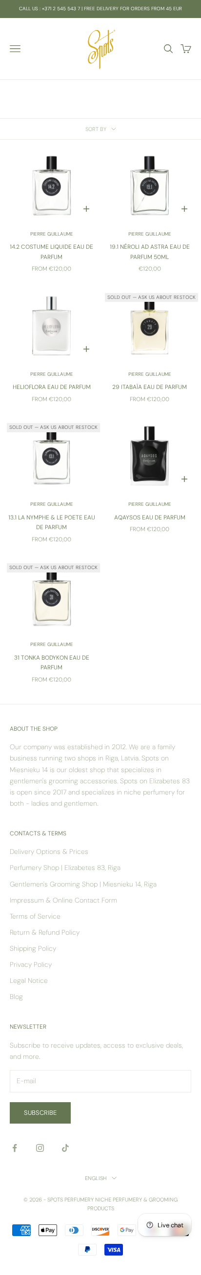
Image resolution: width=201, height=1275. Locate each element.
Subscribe (40, 1113)
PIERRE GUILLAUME (51, 234)
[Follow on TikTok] (65, 1148)
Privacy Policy (31, 964)
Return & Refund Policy (45, 932)
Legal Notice (29, 980)
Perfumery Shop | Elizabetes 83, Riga (65, 867)
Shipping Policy (33, 948)
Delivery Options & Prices (49, 851)
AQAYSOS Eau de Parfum (149, 517)
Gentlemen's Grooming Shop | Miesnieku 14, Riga (83, 884)
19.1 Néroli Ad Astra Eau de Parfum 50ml (150, 251)
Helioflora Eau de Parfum (52, 387)
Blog (16, 996)
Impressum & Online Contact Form (63, 900)
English (96, 1178)
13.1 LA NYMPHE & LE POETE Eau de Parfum (51, 522)
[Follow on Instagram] (40, 1148)
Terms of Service (35, 916)
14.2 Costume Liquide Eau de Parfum (51, 251)
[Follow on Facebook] (15, 1148)
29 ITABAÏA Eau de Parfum (149, 387)
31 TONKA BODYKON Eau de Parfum (51, 662)
